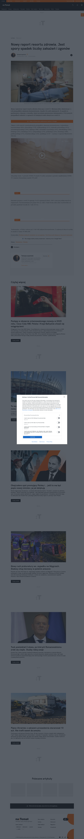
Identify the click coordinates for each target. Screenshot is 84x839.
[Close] (64, 397)
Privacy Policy (49, 441)
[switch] (58, 418)
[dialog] (42, 419)
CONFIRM (32, 437)
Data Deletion (34, 441)
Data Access (42, 441)
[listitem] (42, 415)
